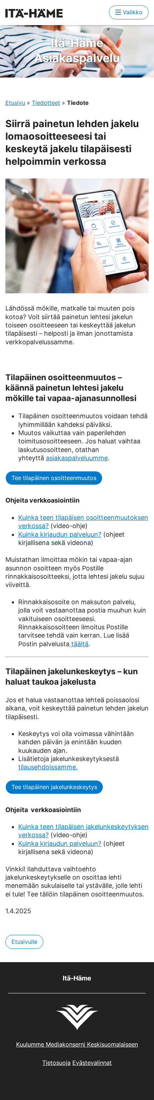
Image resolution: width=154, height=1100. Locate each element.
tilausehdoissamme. (48, 767)
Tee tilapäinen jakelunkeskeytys (54, 787)
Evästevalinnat (92, 1062)
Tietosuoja (56, 1062)
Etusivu (15, 102)
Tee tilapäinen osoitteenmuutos (53, 477)
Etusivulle (24, 941)
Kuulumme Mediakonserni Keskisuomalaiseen (77, 1044)
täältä (78, 644)
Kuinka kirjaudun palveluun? (59, 534)
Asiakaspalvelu (77, 50)
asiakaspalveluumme (77, 458)
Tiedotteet (46, 102)
